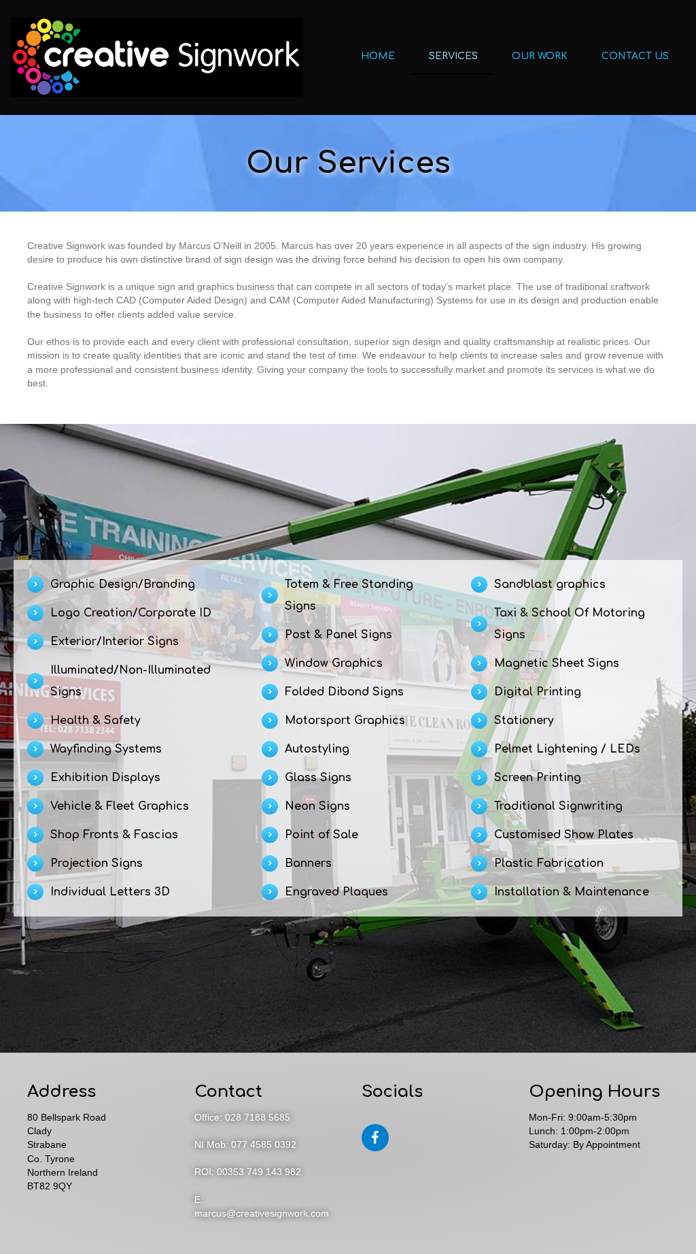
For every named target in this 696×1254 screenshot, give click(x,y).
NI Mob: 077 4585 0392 (245, 1144)
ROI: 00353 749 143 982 (247, 1171)
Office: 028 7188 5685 (242, 1117)
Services (453, 56)
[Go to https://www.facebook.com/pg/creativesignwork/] (375, 1137)
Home (378, 56)
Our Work (540, 56)
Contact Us (635, 56)
